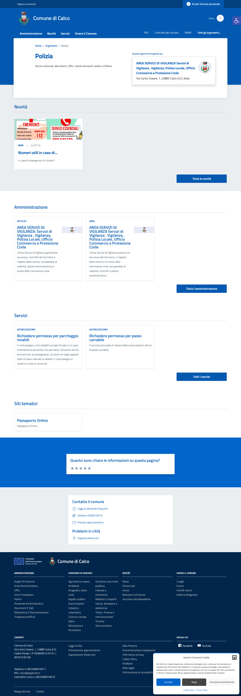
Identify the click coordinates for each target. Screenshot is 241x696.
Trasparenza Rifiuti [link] (24, 617)
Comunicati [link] (128, 586)
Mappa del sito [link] (22, 691)
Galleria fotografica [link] (187, 595)
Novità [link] (51, 33)
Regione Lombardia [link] (26, 4)
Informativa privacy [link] (133, 655)
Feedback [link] (127, 663)
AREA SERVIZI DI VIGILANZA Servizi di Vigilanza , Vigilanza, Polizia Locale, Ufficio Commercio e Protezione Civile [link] (165, 68)
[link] (236, 20)
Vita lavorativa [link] (103, 626)
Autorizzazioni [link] (26, 329)
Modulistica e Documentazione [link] (31, 612)
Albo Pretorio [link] (129, 646)
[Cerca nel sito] (220, 18)
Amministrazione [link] (31, 33)
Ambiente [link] (73, 586)
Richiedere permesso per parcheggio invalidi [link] (47, 338)
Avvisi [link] (125, 590)
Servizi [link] (65, 33)
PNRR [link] (188, 33)
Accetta (168, 682)
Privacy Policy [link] (202, 690)
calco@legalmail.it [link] (30, 673)
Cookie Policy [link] (188, 690)
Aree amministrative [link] (26, 586)
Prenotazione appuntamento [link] (84, 650)
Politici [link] (18, 599)
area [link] (92, 221)
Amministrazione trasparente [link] (138, 650)
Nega (194, 682)
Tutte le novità (201, 178)
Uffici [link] (17, 590)
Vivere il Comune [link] (86, 33)
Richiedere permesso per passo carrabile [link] (115, 338)
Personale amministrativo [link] (28, 603)
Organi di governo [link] (24, 581)
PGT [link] (146, 33)
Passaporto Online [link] (32, 420)
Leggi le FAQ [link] (75, 646)
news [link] (21, 145)
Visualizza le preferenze (222, 682)
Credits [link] (40, 691)
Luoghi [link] (180, 581)
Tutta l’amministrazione (201, 288)
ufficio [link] (21, 221)
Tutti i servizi (201, 377)
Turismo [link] (99, 621)
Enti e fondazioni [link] (24, 595)
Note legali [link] (128, 668)
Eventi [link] (180, 586)
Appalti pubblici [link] (76, 599)
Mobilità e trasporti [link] (106, 599)
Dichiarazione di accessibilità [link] (138, 672)
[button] (234, 657)
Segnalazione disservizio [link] (81, 655)
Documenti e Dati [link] (24, 608)
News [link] (125, 581)
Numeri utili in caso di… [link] (38, 153)
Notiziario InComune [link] (133, 595)
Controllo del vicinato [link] (167, 33)
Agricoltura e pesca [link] (79, 581)
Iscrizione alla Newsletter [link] (136, 599)
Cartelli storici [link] (184, 590)
